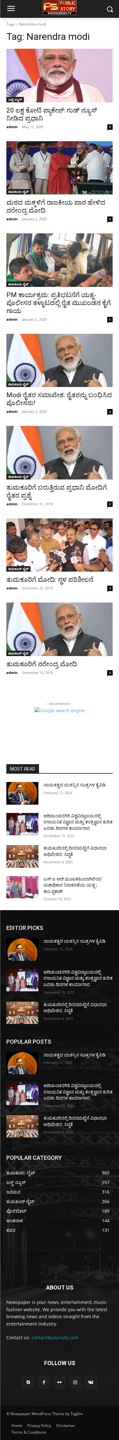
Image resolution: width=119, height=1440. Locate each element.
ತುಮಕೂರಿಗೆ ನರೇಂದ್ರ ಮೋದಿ (41, 664)
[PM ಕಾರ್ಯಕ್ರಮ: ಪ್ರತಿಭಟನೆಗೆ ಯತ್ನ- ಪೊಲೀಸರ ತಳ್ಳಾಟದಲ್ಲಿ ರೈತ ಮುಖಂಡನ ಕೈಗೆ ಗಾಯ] (59, 260)
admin (11, 126)
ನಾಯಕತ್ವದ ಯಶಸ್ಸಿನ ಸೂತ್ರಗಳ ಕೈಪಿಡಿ (74, 784)
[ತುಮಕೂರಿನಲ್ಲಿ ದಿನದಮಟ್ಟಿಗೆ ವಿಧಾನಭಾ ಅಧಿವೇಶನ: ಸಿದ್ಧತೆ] (22, 856)
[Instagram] (75, 1382)
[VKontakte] (90, 1382)
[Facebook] (44, 1382)
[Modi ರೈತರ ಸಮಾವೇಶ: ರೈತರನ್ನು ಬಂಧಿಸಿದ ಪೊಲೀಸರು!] (59, 360)
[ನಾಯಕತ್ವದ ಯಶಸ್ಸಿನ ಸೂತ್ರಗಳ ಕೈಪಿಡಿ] (22, 793)
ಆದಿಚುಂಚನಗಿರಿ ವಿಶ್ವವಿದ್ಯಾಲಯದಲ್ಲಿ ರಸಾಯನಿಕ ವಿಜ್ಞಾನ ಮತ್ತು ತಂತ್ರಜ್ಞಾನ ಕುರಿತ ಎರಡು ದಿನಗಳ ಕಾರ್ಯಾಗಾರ (78, 822)
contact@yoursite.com (54, 1337)
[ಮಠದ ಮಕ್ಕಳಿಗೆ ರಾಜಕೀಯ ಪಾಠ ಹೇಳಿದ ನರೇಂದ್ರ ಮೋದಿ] (59, 168)
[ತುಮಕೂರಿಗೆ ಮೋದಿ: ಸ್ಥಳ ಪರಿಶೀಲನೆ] (59, 545)
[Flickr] (59, 1382)
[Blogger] (28, 1382)
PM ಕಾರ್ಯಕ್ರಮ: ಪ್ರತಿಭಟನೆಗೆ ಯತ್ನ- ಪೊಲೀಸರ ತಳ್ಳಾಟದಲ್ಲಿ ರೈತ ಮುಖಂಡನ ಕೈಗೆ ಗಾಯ (58, 303)
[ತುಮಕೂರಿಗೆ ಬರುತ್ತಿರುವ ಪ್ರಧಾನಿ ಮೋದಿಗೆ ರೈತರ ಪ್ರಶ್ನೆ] (59, 452)
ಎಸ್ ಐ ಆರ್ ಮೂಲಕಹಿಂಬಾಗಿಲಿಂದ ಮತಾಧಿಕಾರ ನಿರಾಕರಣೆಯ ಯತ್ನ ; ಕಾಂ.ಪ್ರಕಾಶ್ (72, 885)
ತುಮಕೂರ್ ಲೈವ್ (18, 568)
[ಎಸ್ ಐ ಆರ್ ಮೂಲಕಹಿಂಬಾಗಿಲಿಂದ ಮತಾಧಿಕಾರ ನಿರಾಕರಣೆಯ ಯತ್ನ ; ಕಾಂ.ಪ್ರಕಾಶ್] (22, 887)
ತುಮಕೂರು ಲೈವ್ (18, 191)
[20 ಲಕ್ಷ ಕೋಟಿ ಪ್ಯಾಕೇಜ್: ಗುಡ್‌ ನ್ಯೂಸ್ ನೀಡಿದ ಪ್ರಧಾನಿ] (59, 75)
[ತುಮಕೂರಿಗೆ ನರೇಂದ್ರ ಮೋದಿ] (59, 629)
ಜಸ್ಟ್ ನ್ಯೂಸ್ (15, 99)
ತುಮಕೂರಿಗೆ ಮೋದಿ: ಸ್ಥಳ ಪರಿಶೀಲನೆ (49, 579)
